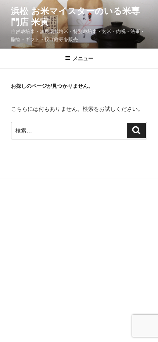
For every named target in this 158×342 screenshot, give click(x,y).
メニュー (83, 58)
